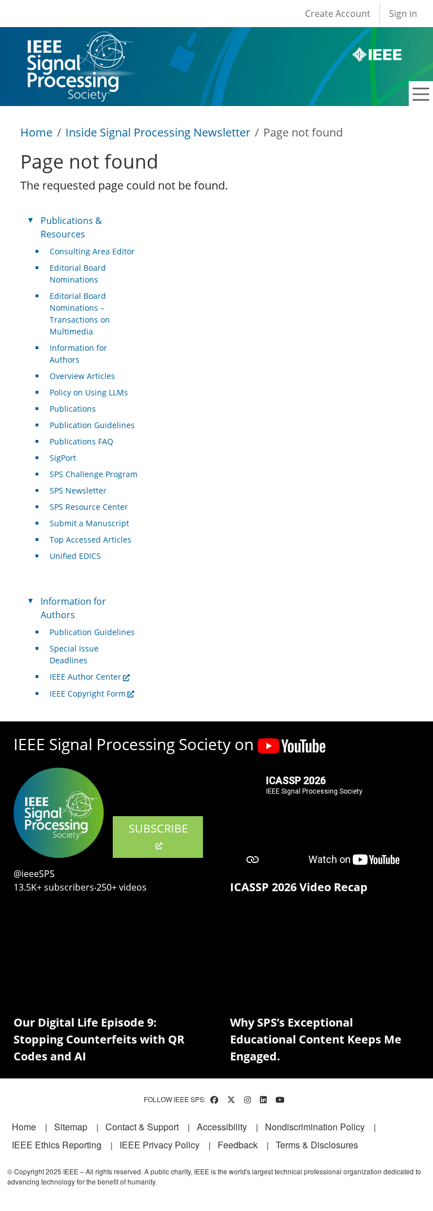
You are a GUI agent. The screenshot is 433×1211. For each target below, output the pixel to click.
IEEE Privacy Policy (160, 1144)
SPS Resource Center (89, 506)
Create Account (337, 13)
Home (36, 132)
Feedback (238, 1144)
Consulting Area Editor (92, 251)
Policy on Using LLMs (89, 392)
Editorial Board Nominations (78, 273)
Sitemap (70, 1126)
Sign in (403, 13)
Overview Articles (82, 376)
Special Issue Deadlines (74, 654)
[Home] (79, 42)
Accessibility (222, 1126)
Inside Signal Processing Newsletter (157, 132)
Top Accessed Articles (90, 539)
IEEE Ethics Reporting (56, 1144)
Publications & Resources (71, 227)
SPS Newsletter (78, 490)
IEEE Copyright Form (88, 693)
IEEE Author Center (85, 676)
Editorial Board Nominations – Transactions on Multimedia (80, 313)
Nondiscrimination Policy (315, 1126)
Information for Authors (78, 353)
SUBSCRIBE (158, 828)
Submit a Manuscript (89, 523)
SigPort (63, 457)
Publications (73, 408)
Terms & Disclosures (317, 1144)
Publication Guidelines (92, 425)
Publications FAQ (81, 441)
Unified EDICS (75, 556)
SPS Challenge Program (94, 474)
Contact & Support (142, 1126)
